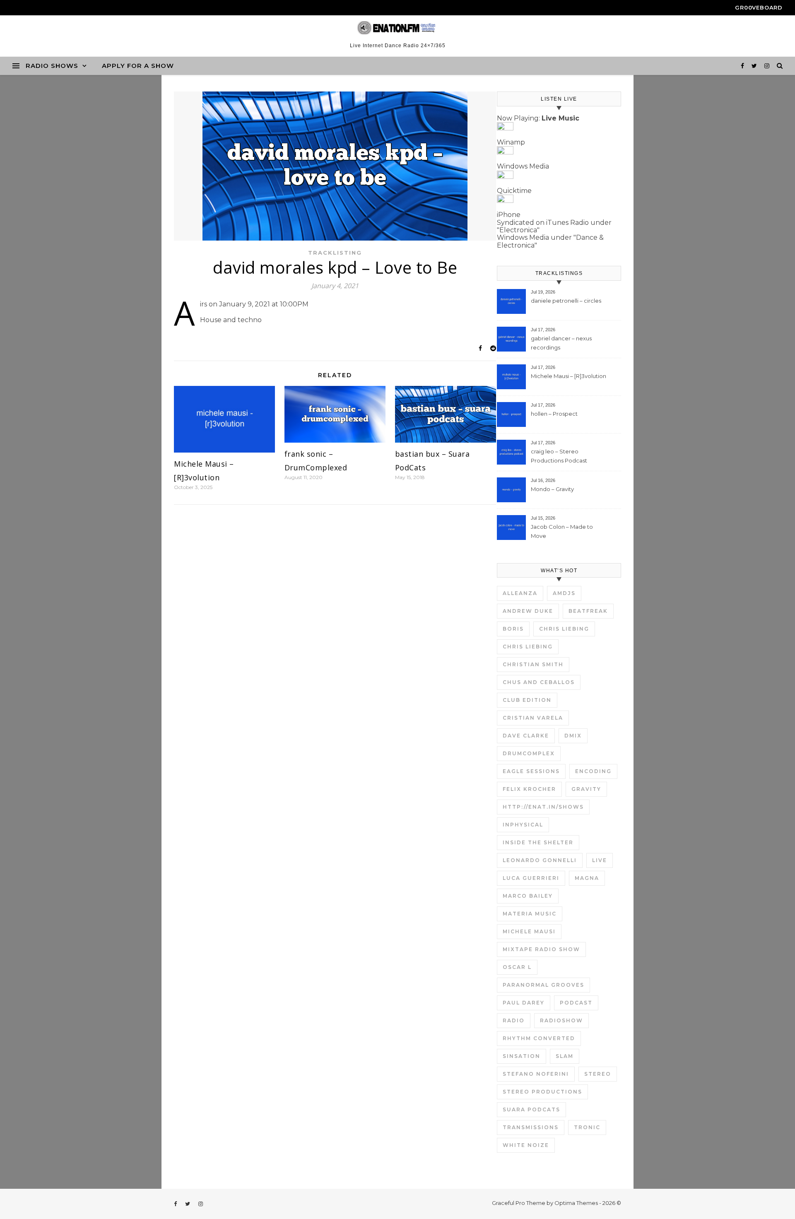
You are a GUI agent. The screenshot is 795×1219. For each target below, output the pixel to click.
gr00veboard (759, 7)
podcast (576, 1003)
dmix (573, 735)
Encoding (593, 771)
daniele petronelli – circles (566, 300)
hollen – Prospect (554, 413)
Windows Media (523, 166)
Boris (513, 629)
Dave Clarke (526, 735)
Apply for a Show (138, 66)
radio (514, 1020)
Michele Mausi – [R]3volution (568, 376)
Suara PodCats (531, 1109)
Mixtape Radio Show (541, 949)
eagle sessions (531, 771)
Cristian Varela (533, 718)
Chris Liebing (564, 629)
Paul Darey (523, 1003)
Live (599, 860)
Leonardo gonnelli (540, 860)
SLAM (564, 1056)
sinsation (521, 1056)
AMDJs (564, 593)
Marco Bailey (528, 896)
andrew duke (528, 611)
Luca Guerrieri (531, 878)
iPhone (508, 215)
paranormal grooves (543, 985)
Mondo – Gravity (552, 489)
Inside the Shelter (538, 842)
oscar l (517, 967)
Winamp (511, 142)
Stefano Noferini (536, 1074)
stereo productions (542, 1092)
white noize (526, 1145)
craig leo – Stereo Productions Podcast (559, 456)
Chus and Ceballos (539, 682)
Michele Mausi (529, 931)
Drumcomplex (529, 753)
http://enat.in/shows (543, 807)
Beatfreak (588, 611)
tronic (587, 1127)
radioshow (561, 1020)
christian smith (533, 664)
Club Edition (527, 700)
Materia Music (529, 914)
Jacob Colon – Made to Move (562, 531)
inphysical (523, 825)
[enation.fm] (397, 27)
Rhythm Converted (539, 1038)
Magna (587, 878)
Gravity (586, 789)
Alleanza (520, 593)
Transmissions (531, 1127)
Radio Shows (52, 66)
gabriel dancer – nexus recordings (561, 343)
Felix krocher (529, 789)
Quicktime (514, 191)
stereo (597, 1074)
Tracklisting (335, 252)
